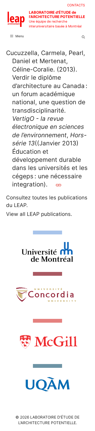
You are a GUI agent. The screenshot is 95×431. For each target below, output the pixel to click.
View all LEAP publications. (39, 214)
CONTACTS (76, 5)
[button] (83, 36)
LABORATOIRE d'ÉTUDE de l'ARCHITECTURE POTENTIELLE (57, 14)
